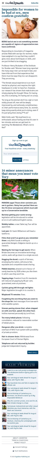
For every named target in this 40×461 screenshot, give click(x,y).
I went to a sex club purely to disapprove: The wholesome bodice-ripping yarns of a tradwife (22, 372)
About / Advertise (20, 438)
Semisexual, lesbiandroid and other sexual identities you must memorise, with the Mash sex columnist (22, 408)
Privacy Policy (20, 442)
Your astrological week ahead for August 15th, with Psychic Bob (21, 389)
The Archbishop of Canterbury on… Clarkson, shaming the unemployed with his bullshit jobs (21, 421)
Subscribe (17, 160)
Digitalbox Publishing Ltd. (22, 457)
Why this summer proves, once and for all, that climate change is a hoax (22, 402)
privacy (25, 160)
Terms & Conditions (20, 440)
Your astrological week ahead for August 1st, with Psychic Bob (21, 427)
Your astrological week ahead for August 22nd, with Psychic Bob (21, 379)
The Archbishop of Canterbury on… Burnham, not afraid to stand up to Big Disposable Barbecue (21, 395)
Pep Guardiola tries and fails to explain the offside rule (22, 384)
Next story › (32, 352)
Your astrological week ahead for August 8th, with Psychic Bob (21, 414)
